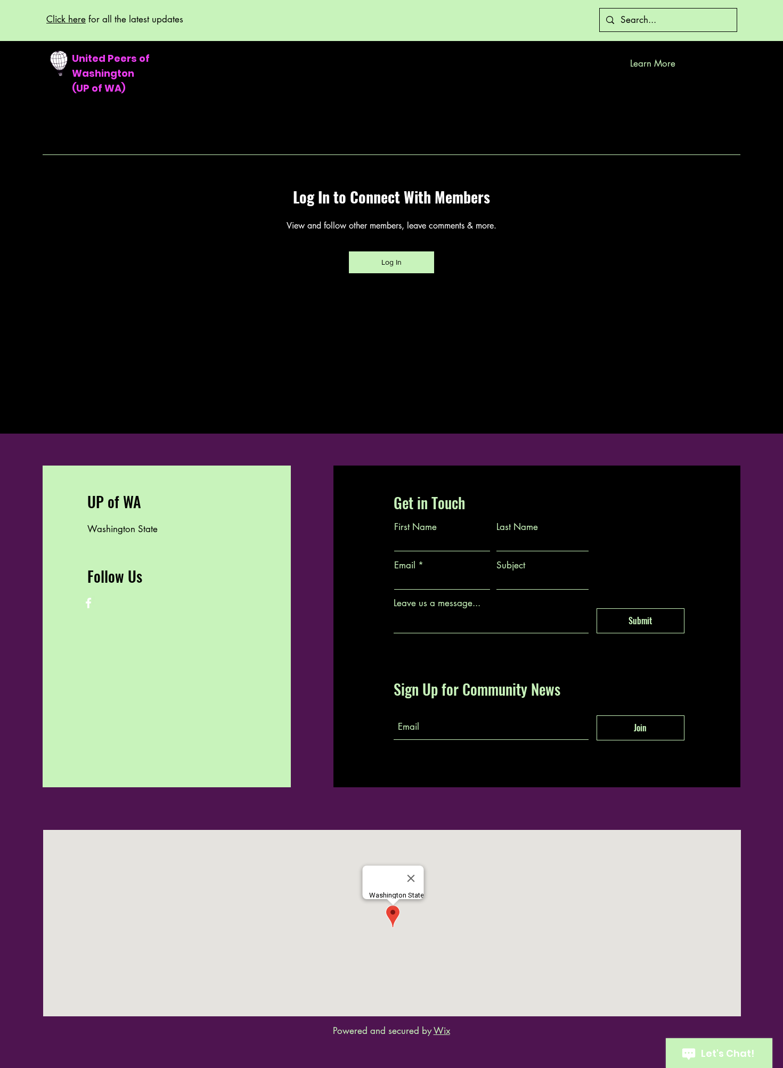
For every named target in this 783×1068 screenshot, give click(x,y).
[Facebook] (88, 603)
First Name (415, 527)
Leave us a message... (437, 603)
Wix (442, 1031)
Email (404, 565)
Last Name (517, 527)
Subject (510, 565)
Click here (66, 19)
